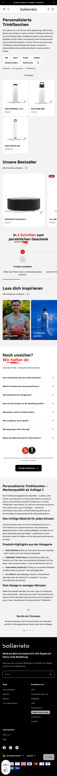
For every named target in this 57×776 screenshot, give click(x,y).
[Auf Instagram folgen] (10, 748)
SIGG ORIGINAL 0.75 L (14, 109)
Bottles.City (28, 63)
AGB (33, 703)
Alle (6, 58)
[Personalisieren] (24, 102)
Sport (15, 58)
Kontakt (34, 721)
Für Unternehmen (10, 703)
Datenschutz (36, 708)
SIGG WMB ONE (38, 109)
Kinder (26, 58)
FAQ (33, 689)
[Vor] (53, 2)
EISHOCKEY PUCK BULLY (15, 219)
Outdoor (37, 58)
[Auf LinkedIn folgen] (17, 747)
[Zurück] (3, 2)
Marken (6, 698)
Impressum (36, 717)
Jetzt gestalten (9, 689)
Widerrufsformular (40, 712)
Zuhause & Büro (11, 63)
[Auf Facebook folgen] (4, 748)
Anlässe (6, 694)
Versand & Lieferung (39, 694)
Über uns (6, 735)
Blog (4, 739)
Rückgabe (35, 698)
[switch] (5, 770)
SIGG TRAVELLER (12, 146)
